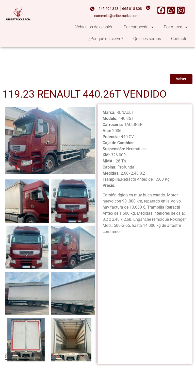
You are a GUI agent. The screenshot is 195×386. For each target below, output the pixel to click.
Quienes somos (147, 38)
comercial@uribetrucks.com (116, 16)
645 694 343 (108, 9)
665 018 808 (132, 9)
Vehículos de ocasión (94, 27)
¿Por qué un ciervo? (106, 38)
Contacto (179, 38)
